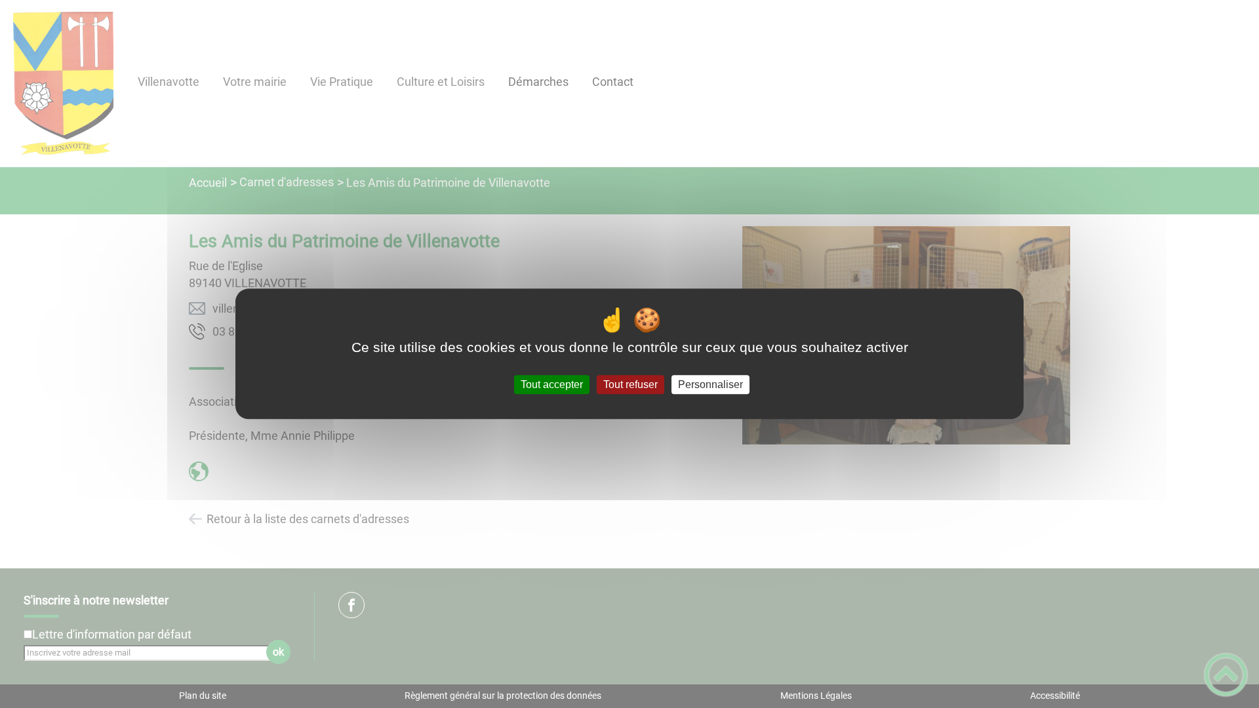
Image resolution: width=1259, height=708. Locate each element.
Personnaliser (710, 384)
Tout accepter (552, 384)
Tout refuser (630, 384)
